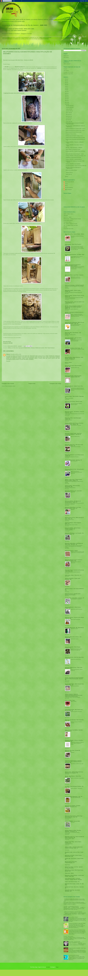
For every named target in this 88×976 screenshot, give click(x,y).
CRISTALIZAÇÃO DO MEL (74, 955)
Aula (17, 347)
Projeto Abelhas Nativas (68, 220)
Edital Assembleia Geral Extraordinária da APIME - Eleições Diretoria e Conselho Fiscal (77, 267)
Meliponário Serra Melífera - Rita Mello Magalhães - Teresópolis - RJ (72, 806)
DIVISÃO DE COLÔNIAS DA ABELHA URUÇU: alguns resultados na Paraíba (77, 743)
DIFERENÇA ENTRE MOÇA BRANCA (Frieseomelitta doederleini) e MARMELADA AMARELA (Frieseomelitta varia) (74, 900)
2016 (66, 93)
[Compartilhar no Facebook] (30, 346)
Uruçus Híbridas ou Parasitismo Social (73, 149)
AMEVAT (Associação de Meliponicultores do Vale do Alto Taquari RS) (76, 472)
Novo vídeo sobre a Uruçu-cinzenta (71, 524)
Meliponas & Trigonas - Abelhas (71, 550)
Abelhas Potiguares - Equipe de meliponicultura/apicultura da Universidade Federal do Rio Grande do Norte (73, 695)
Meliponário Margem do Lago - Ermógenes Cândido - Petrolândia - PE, (73, 560)
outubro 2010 (68, 109)
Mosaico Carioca (68, 362)
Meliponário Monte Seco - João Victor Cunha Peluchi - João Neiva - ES (74, 445)
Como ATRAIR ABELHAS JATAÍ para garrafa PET (73, 292)
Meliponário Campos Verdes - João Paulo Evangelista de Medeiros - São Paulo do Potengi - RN (73, 434)
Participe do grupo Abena (68, 73)
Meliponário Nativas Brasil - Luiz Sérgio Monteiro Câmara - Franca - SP (73, 508)
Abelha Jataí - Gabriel (69, 873)
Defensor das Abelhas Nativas (71, 170)
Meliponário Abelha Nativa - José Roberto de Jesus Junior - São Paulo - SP (74, 544)
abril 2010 (68, 119)
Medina (66, 185)
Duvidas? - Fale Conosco (68, 936)
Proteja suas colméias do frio (76, 659)
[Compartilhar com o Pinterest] (31, 346)
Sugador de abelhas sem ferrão (76, 711)
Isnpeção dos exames (74, 638)
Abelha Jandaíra (73, 701)
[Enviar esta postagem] (24, 346)
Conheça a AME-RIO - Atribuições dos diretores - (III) (76, 155)
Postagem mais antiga (55, 383)
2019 (66, 88)
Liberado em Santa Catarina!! (70, 487)
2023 (66, 80)
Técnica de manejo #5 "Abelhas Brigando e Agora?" (76, 404)
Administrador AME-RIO (69, 181)
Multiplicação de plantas (39, 347)
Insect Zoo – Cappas (67, 217)
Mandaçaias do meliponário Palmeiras (72, 456)
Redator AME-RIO (68, 189)
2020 (66, 86)
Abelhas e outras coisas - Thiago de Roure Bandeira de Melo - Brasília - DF (73, 480)
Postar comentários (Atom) (10, 386)
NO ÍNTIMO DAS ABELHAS (70, 359)
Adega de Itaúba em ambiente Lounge (77, 349)
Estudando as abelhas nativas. (70, 334)
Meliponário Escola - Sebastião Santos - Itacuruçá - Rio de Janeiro (73, 594)
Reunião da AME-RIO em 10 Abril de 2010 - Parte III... (76, 128)
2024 (66, 79)
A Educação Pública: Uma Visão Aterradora (72, 697)
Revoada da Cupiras (74, 628)
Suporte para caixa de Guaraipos (76, 609)
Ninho (46, 347)
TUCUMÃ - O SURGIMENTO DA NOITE (71, 906)
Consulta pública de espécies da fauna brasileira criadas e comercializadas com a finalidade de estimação (73, 546)
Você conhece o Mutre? (73, 917)
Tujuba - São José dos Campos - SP (72, 881)
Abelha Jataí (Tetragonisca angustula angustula (73, 911)
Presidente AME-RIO (69, 187)
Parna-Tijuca (67, 864)
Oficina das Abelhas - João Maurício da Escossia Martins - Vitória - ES (73, 502)
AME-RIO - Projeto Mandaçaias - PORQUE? (74, 147)
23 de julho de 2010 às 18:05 (15, 354)
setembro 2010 (69, 110)
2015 (66, 95)
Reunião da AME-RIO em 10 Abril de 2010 (73, 132)
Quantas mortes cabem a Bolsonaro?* (71, 309)
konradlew (48, 967)
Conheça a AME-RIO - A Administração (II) (74, 159)
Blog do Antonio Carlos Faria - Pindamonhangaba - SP (71, 862)
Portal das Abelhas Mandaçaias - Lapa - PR (73, 796)
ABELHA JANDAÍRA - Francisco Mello (72, 821)
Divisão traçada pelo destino (76, 446)
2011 (66, 102)
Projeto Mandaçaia (51, 347)
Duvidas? (65, 68)
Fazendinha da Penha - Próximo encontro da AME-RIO (76, 165)
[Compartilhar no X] (29, 346)
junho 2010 (68, 116)
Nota (66, 590)
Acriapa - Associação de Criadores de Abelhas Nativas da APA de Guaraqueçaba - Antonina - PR (74, 678)
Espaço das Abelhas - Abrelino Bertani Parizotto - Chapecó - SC (72, 528)
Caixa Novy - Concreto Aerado (74, 941)
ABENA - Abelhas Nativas (68, 213)
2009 (66, 176)
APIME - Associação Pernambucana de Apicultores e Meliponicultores (73, 265)
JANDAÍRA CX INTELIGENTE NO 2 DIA (73, 157)
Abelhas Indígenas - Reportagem (76, 788)
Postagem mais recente (8, 383)
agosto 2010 (68, 112)
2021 (66, 84)
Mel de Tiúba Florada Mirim (75, 619)
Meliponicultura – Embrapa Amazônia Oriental (72, 218)
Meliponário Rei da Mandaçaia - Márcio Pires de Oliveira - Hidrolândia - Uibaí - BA (74, 323)
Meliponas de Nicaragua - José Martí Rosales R (74, 285)
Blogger (57, 967)
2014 (66, 96)
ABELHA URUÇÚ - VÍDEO (69, 838)
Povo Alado (73, 822)
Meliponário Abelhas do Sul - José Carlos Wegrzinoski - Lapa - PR (73, 491)
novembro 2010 (69, 107)
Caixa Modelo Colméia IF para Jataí (77, 763)
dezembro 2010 (69, 105)
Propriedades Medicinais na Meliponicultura (77, 929)
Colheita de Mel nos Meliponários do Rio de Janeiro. (75, 137)
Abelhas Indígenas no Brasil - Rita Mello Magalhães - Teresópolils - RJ (73, 831)
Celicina (66, 183)
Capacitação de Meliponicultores (24, 347)
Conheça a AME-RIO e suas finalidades (73, 163)
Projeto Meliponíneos (68, 843)
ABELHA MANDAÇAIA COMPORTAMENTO (72, 572)
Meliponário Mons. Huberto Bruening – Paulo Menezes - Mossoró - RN (74, 358)
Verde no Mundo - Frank (70, 700)
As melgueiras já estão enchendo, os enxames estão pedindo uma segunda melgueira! (77, 389)
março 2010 (68, 121)
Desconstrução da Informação (76, 425)
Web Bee (65, 226)
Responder (8, 361)
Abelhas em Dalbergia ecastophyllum (77, 778)
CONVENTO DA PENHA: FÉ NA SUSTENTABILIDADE (76, 340)
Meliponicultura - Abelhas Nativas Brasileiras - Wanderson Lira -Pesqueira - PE (74, 772)
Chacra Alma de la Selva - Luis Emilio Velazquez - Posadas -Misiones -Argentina (73, 879)
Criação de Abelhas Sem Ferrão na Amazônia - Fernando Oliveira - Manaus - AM (74, 424)
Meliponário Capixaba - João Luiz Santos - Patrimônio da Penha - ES (73, 338)
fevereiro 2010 (69, 172)
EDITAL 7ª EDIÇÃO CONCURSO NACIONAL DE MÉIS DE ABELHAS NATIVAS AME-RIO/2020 (77, 315)
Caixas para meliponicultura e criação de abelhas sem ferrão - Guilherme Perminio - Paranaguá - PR (73, 761)
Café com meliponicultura (75, 436)
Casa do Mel (67, 680)
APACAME (66, 215)
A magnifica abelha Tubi (75, 367)
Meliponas (72, 752)
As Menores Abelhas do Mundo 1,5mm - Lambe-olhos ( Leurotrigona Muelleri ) (77, 552)
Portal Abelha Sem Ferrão (68, 228)
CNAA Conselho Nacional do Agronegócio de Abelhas (76, 325)
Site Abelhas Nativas (67, 222)
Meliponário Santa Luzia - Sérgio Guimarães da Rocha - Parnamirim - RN (74, 837)
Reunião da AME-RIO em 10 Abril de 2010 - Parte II (75, 130)
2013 (66, 98)
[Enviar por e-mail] (26, 346)
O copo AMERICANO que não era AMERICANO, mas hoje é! (76, 257)
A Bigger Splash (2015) (69, 398)
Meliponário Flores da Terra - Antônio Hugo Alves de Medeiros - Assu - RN (73, 816)
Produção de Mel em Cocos (71, 133)
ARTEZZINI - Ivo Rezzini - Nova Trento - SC (73, 348)
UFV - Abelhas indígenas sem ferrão (70, 223)
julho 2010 (68, 114)
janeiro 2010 (68, 174)
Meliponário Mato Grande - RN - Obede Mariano (74, 627)
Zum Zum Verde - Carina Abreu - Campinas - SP (74, 597)
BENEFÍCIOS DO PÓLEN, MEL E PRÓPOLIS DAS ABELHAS (76, 650)
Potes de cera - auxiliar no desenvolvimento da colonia (75, 277)
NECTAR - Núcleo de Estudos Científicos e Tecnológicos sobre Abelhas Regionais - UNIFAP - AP (73, 307)
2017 (66, 91)
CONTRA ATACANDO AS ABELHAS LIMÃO (77, 923)
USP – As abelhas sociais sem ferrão (71, 225)
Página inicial (31, 383)
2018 (66, 89)
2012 (66, 100)
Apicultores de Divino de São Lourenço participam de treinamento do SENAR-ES (74, 504)
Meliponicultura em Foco (69, 519)
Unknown (8, 354)
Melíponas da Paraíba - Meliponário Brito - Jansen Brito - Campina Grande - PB (73, 376)
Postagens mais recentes (68, 72)
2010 (66, 104)
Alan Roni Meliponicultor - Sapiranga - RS (73, 460)
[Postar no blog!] (27, 346)
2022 (66, 82)
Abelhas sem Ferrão (12, 347)
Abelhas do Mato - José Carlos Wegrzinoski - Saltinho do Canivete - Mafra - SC (74, 847)
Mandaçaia (33, 347)
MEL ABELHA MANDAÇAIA (75, 797)
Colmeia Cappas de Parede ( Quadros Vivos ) (74, 135)
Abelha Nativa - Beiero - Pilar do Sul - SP (73, 575)
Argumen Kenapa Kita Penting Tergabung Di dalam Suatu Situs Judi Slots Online (74, 298)
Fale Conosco (66, 57)
